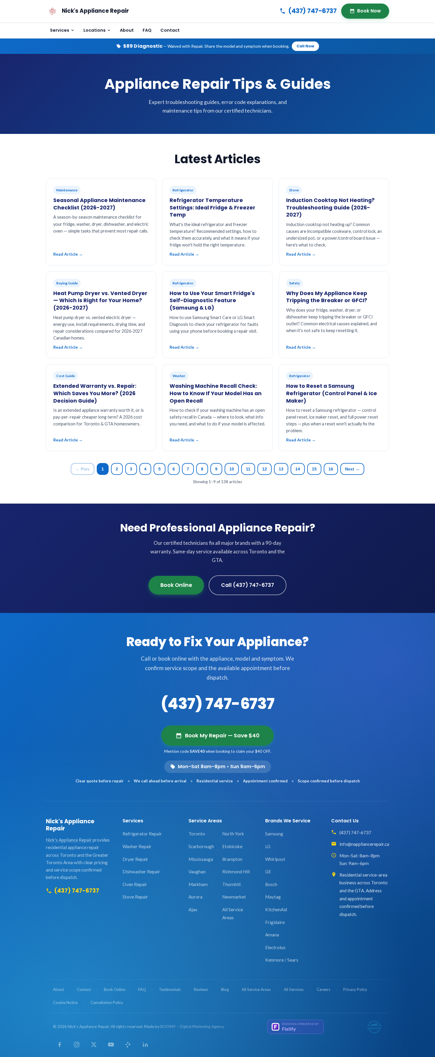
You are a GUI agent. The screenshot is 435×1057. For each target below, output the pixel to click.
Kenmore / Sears (281, 959)
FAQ (147, 30)
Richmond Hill (236, 871)
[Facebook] (59, 1044)
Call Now (305, 46)
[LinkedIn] (145, 1044)
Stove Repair (135, 896)
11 (248, 469)
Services (59, 30)
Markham (198, 884)
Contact (170, 30)
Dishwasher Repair (141, 871)
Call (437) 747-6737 (247, 585)
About (127, 30)
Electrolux (275, 947)
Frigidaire (275, 922)
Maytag (273, 896)
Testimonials (170, 989)
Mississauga (200, 859)
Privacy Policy (355, 989)
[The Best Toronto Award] (374, 1026)
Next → (352, 469)
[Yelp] (128, 1044)
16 (330, 469)
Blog (225, 989)
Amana (272, 934)
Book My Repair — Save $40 (222, 735)
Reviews (201, 989)
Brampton (232, 859)
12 (264, 469)
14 (297, 469)
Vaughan (197, 871)
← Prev (82, 469)
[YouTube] (110, 1044)
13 (281, 469)
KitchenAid (276, 909)
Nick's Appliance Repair (70, 824)
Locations (94, 30)
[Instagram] (76, 1044)
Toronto (196, 833)
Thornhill (231, 884)
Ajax (192, 909)
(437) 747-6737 (312, 10)
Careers (323, 989)
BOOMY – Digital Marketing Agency (192, 1026)
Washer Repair (137, 846)
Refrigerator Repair (142, 833)
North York (233, 833)
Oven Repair (135, 884)
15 (314, 469)
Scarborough (201, 846)
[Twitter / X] (93, 1044)
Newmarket (234, 896)
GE (268, 871)
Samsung (274, 833)
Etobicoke (232, 846)
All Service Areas (232, 913)
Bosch (271, 884)
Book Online (176, 585)
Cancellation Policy (107, 1002)
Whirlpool (275, 859)
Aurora (195, 896)
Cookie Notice (65, 1002)
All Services (294, 989)
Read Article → (68, 254)
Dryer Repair (135, 859)
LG (267, 846)
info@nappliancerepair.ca (364, 844)
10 (231, 469)
